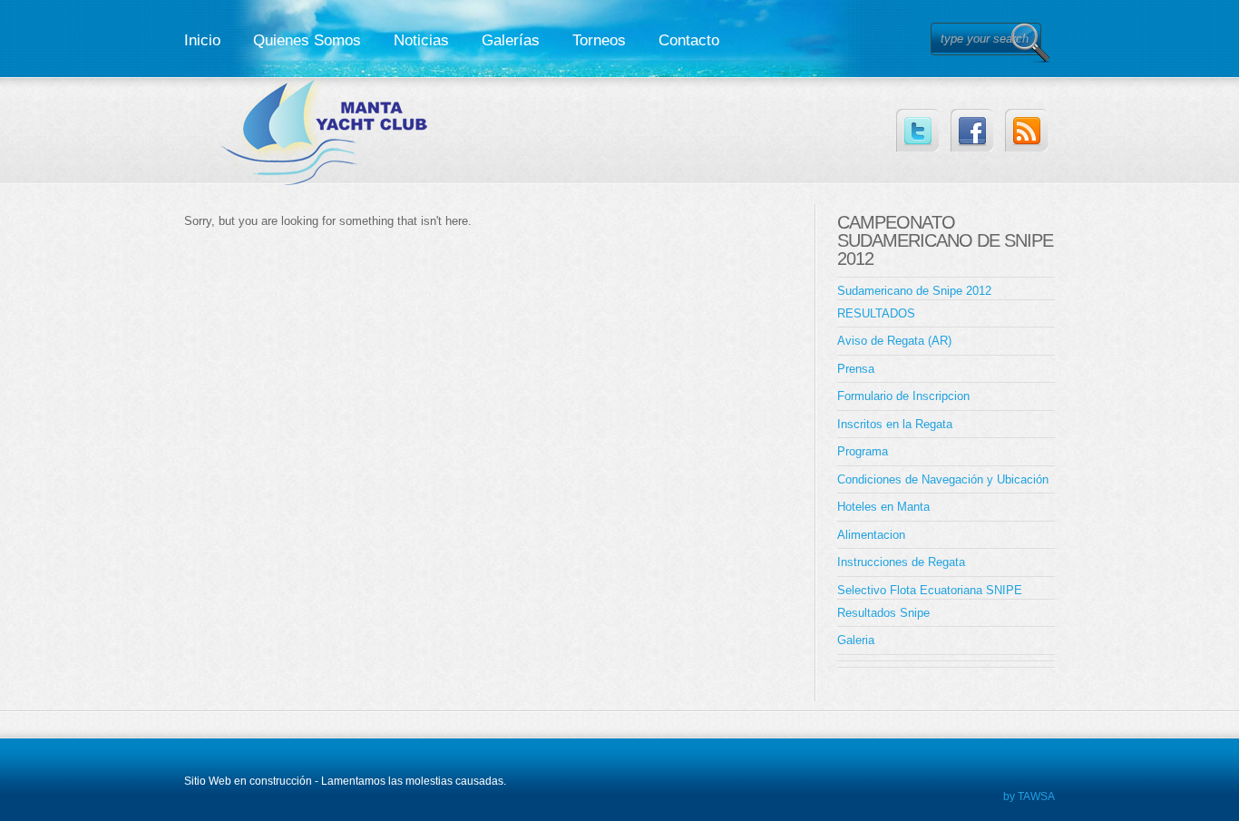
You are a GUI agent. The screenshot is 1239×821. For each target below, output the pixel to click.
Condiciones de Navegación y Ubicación (943, 479)
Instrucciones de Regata (901, 562)
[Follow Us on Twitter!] (917, 130)
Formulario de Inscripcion (903, 396)
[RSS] (1026, 130)
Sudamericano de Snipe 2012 (914, 291)
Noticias (421, 40)
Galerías (511, 40)
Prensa (855, 369)
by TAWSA (1029, 796)
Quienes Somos (307, 40)
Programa (862, 451)
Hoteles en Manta (883, 506)
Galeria (855, 640)
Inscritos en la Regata (894, 424)
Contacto (689, 40)
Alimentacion (871, 535)
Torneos (599, 40)
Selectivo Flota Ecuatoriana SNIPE (929, 590)
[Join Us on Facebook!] (972, 130)
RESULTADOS (876, 313)
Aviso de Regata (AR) (894, 340)
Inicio (202, 40)
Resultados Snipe (883, 613)
